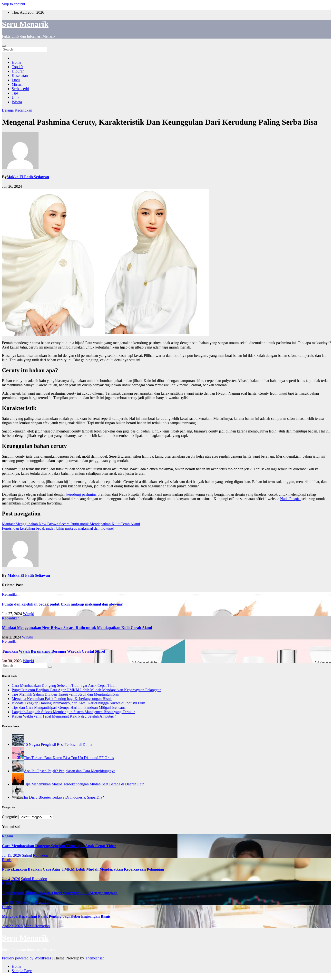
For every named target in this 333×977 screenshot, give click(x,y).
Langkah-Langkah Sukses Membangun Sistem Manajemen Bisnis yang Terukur (73, 712)
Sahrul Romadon (35, 855)
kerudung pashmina (81, 494)
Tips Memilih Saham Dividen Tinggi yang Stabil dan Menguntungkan (65, 694)
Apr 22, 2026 (12, 926)
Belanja (8, 110)
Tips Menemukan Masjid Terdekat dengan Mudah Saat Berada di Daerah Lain (84, 784)
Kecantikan (23, 110)
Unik (16, 97)
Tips (15, 93)
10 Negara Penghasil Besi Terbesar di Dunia (58, 744)
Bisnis (6, 860)
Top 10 (17, 67)
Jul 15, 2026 (11, 855)
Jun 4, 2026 (11, 879)
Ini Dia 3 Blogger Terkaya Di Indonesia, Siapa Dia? (64, 797)
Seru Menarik (25, 24)
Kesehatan (20, 75)
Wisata (17, 102)
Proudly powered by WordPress (27, 958)
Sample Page (22, 971)
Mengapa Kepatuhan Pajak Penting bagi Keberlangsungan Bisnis (62, 699)
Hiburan (18, 71)
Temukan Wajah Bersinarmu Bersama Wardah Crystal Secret (53, 651)
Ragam (7, 836)
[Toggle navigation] (4, 46)
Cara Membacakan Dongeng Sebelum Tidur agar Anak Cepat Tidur (64, 685)
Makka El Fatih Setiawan (28, 177)
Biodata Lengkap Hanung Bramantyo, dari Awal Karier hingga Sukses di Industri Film (78, 703)
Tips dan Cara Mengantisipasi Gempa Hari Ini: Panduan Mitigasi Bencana (69, 707)
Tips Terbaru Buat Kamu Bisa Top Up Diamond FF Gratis (69, 758)
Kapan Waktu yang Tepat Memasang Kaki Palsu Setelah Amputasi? (64, 716)
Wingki (28, 614)
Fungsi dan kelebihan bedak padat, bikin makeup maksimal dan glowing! (58, 528)
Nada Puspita (290, 499)
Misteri (17, 84)
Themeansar (94, 958)
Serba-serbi (20, 89)
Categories (10, 817)
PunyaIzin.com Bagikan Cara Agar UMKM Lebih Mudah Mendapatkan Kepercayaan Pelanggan (86, 690)
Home (16, 62)
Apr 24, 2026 (12, 902)
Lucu (16, 80)
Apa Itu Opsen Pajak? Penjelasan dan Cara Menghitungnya (69, 771)
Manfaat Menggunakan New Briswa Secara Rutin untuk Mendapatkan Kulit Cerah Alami (71, 524)
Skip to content (13, 4)
